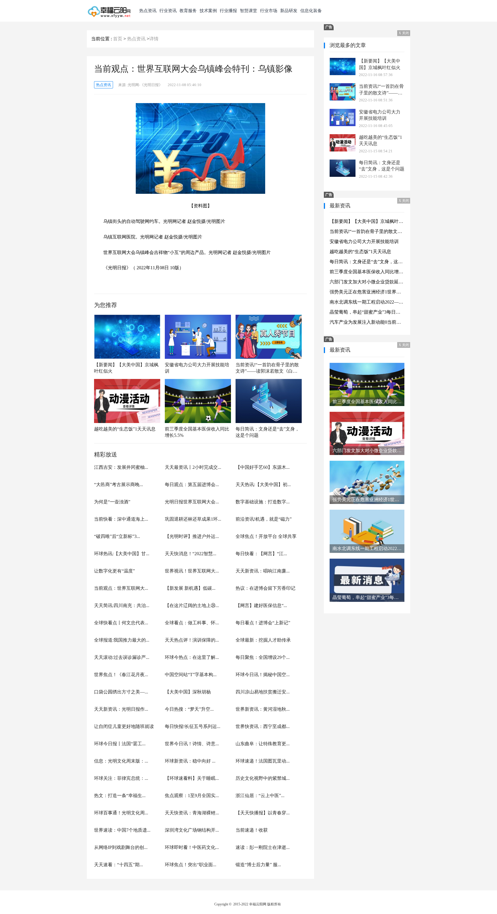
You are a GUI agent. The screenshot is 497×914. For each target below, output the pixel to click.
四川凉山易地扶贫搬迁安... (263, 691)
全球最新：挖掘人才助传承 (263, 640)
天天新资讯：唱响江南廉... (263, 570)
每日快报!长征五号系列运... (192, 726)
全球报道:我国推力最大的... (121, 640)
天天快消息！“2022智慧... (190, 553)
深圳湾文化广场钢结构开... (192, 830)
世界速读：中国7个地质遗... (122, 830)
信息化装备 (311, 10)
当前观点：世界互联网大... (121, 588)
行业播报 (228, 10)
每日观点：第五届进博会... (192, 484)
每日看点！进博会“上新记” (263, 622)
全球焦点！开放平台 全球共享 (266, 536)
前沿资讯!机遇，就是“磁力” (264, 519)
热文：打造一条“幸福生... (120, 795)
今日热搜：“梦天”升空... (189, 709)
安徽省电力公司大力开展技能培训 (197, 367)
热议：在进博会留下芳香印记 (265, 588)
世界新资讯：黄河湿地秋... (263, 709)
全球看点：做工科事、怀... (192, 622)
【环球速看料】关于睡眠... (192, 778)
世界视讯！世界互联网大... (192, 570)
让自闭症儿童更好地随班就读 (124, 726)
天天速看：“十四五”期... (118, 864)
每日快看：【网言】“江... (261, 553)
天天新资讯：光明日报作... (121, 709)
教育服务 (188, 10)
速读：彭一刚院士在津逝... (263, 847)
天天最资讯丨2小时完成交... (193, 467)
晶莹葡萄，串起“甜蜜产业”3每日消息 (367, 312)
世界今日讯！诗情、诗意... (192, 743)
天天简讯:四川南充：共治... (121, 605)
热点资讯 (147, 10)
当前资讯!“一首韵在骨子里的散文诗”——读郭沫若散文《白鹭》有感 (267, 367)
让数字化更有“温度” (114, 570)
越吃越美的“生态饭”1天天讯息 (125, 428)
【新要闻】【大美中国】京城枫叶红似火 (126, 367)
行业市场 (268, 10)
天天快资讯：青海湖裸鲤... (192, 812)
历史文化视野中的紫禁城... (263, 778)
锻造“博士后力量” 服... (258, 864)
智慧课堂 (248, 10)
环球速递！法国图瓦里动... (263, 760)
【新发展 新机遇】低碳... (190, 588)
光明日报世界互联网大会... (192, 501)
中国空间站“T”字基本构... (191, 674)
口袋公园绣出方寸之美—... (121, 691)
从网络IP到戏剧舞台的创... (121, 847)
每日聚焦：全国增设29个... (263, 657)
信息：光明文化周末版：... (121, 760)
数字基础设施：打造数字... (263, 501)
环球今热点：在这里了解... (192, 657)
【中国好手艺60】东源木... (263, 467)
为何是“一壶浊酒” (112, 501)
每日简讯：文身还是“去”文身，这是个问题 (267, 431)
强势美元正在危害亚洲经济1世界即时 (367, 291)
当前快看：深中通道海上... (121, 519)
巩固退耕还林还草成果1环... (193, 519)
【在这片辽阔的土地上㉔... (192, 605)
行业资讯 (168, 10)
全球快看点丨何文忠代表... (121, 622)
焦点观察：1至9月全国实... (192, 795)
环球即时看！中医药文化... (192, 847)
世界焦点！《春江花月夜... (121, 674)
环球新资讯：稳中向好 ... (190, 760)
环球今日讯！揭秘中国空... (263, 674)
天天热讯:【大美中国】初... (263, 484)
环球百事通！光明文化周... (121, 812)
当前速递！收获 (252, 830)
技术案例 (208, 10)
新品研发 (288, 10)
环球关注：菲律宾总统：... (121, 778)
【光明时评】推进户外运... (192, 536)
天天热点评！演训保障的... (192, 640)
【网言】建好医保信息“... (261, 605)
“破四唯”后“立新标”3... (117, 536)
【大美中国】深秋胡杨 (188, 691)
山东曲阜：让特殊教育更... (263, 743)
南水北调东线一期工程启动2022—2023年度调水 (367, 301)
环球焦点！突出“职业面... (190, 864)
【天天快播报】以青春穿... (263, 812)
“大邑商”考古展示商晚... (118, 484)
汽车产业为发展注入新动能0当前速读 (367, 322)
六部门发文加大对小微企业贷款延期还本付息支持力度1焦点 (367, 281)
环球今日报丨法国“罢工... (120, 743)
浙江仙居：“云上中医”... (260, 795)
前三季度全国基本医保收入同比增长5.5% (197, 431)
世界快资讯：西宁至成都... (263, 726)
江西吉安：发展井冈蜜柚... (121, 467)
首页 (117, 38)
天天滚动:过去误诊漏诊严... (121, 657)
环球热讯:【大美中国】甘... (121, 553)
